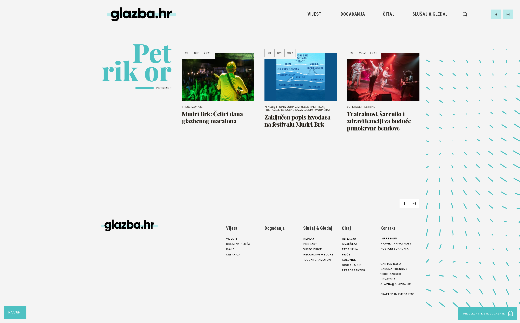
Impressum (388, 238)
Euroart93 (406, 294)
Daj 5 (315, 54)
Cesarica (315, 47)
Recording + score (430, 54)
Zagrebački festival (315, 40)
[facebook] (496, 14)
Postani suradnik (394, 248)
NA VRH (14, 312)
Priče (389, 47)
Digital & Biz (389, 61)
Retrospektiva (389, 68)
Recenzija (389, 40)
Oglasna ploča (315, 33)
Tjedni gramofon (430, 33)
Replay (430, 26)
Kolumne (389, 54)
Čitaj (388, 14)
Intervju (389, 26)
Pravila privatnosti (396, 243)
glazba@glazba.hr (395, 284)
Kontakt (387, 228)
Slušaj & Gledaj (430, 14)
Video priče (430, 47)
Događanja (353, 14)
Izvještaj (389, 33)
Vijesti (315, 14)
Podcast (430, 40)
